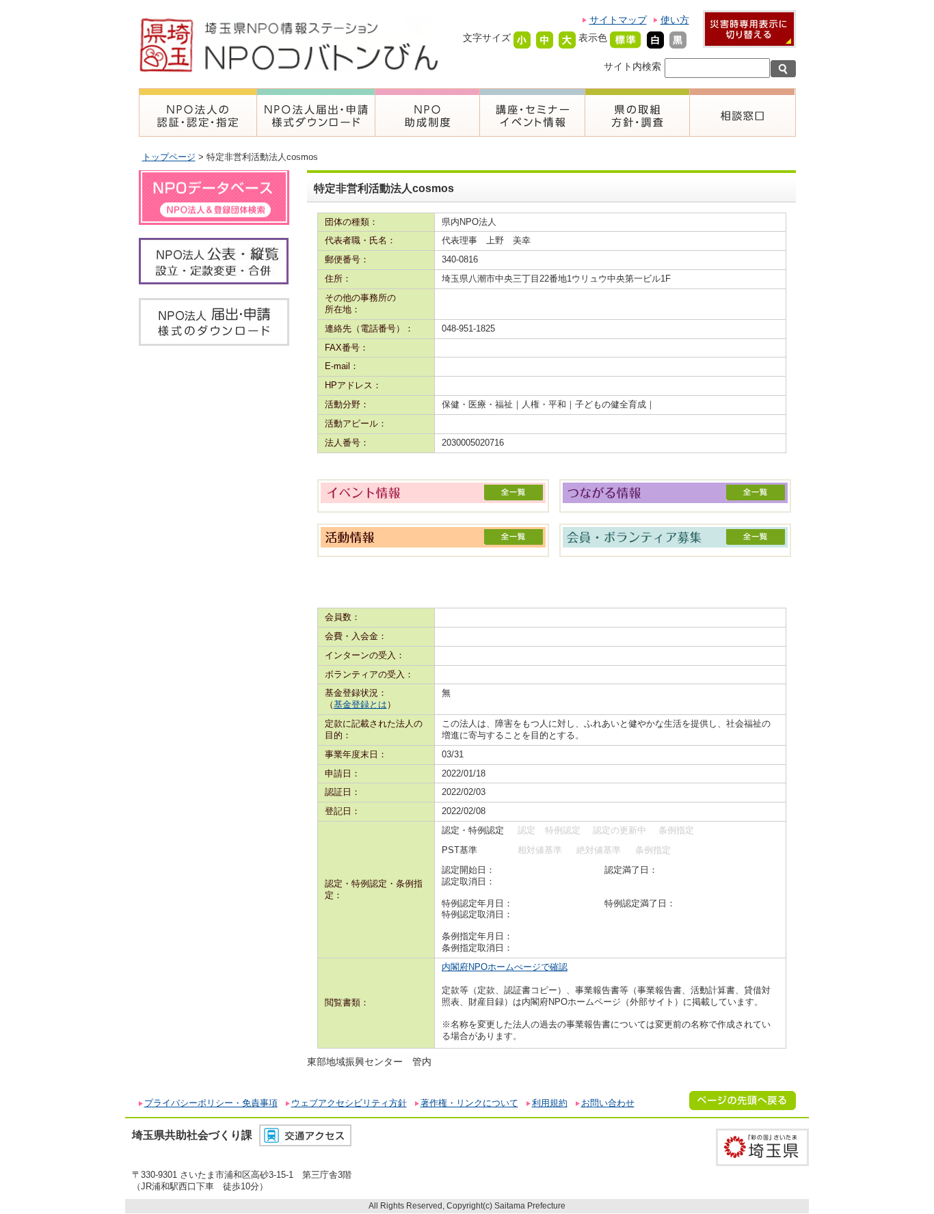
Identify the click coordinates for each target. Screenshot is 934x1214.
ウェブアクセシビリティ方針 (349, 1103)
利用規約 (550, 1103)
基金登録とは (360, 704)
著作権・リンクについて (469, 1103)
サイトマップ (618, 19)
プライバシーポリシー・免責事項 (211, 1103)
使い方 (675, 19)
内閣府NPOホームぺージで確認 (505, 967)
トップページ (169, 157)
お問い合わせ (608, 1103)
